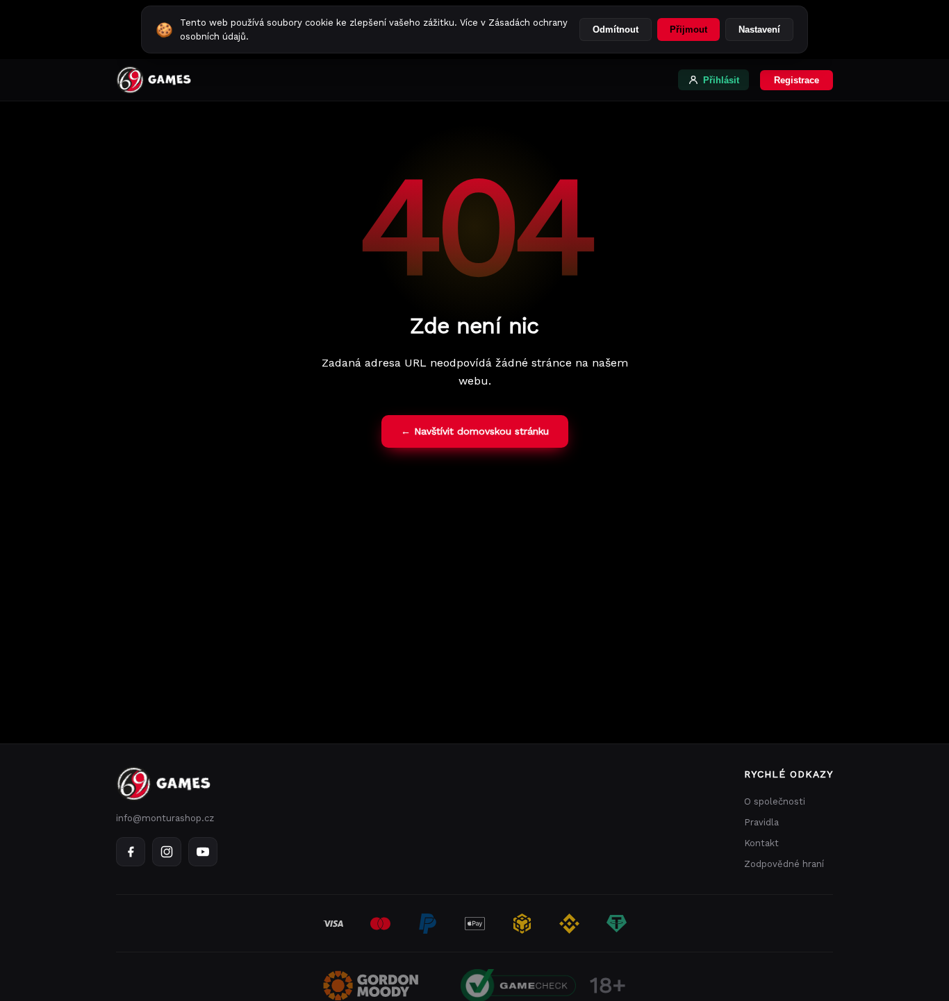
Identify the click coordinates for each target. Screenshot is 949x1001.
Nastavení (759, 29)
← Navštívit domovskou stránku (475, 431)
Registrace (796, 80)
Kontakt (761, 843)
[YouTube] (202, 851)
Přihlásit (721, 80)
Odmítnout (615, 29)
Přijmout (688, 29)
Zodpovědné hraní (784, 864)
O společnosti (774, 801)
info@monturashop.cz (165, 818)
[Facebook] (130, 851)
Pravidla (761, 822)
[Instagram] (166, 851)
